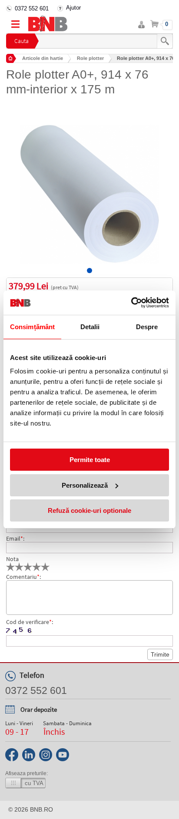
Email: (15, 538)
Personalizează (85, 485)
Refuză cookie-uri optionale (89, 510)
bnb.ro (41, 809)
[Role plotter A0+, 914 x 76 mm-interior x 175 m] (89, 187)
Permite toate (90, 459)
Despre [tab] (147, 326)
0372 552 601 (32, 8)
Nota (12, 559)
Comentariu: (23, 577)
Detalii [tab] (90, 326)
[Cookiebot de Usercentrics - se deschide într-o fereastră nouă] (131, 302)
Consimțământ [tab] (32, 326)
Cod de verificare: (29, 622)
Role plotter (90, 58)
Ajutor (73, 7)
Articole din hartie (42, 58)
